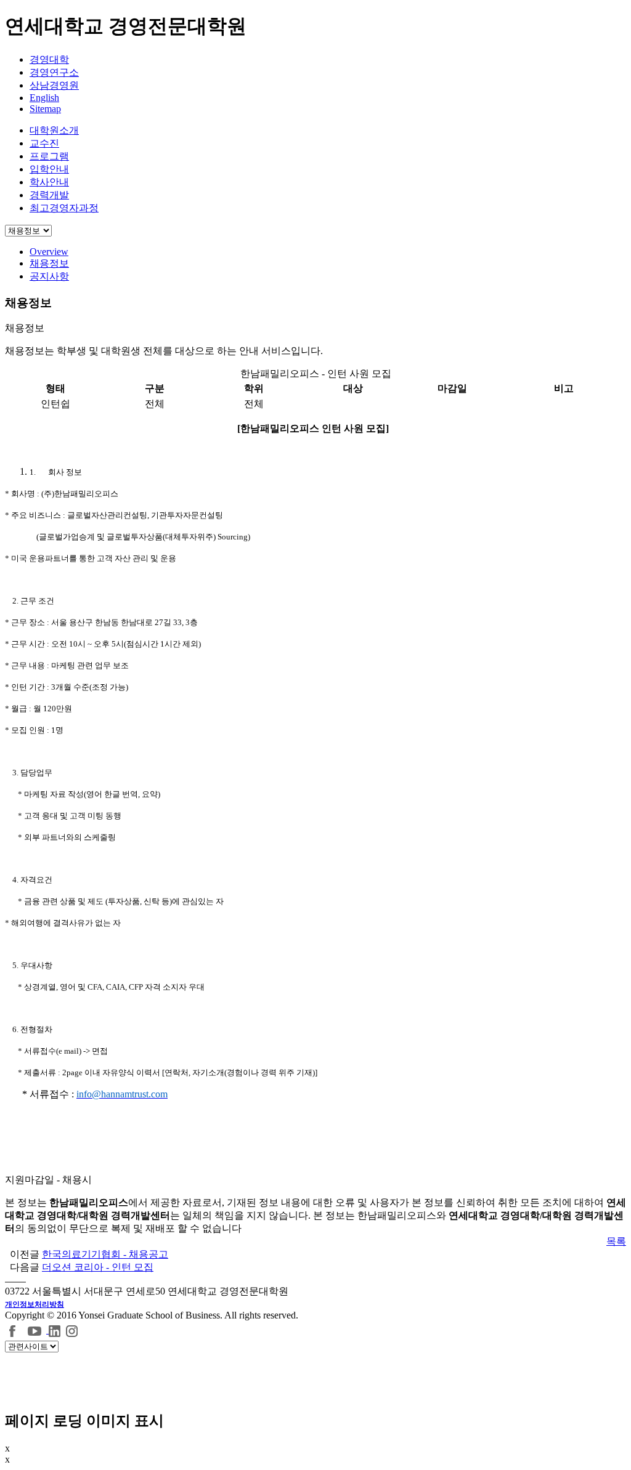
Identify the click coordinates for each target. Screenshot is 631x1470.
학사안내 (49, 182)
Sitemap (45, 108)
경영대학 (49, 59)
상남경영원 (54, 85)
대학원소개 (54, 130)
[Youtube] (36, 1330)
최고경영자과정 (64, 208)
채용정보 (49, 263)
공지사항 (49, 276)
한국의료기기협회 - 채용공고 (105, 1254)
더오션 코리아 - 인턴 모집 (97, 1267)
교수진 (44, 143)
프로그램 (49, 156)
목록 (616, 1241)
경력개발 (49, 195)
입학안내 (49, 169)
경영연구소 (54, 72)
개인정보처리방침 (34, 1304)
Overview (49, 251)
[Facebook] (13, 1330)
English (44, 97)
